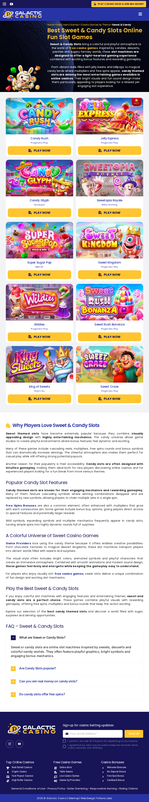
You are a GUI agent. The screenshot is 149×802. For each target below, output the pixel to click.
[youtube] (11, 4)
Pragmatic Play (39, 142)
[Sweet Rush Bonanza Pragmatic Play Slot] (109, 285)
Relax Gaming (110, 204)
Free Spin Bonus (115, 775)
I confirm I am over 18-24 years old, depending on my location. (103, 741)
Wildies (39, 324)
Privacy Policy (56, 788)
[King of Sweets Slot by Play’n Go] (39, 347)
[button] (74, 637)
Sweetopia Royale (109, 200)
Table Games (66, 771)
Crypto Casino (19, 771)
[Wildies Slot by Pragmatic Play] (39, 285)
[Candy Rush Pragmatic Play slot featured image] (39, 99)
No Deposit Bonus (116, 771)
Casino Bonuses (112, 762)
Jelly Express (109, 138)
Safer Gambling (77, 788)
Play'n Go (39, 390)
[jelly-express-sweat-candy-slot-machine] (109, 99)
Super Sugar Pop (39, 262)
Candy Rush (39, 138)
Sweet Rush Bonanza (109, 324)
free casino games (83, 48)
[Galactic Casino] (22, 11)
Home (50, 24)
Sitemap (74, 798)
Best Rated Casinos (22, 767)
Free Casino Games (67, 24)
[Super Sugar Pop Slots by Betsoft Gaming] (39, 223)
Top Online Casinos (20, 762)
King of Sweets (39, 387)
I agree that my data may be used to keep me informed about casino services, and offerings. (103, 746)
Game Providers (18, 543)
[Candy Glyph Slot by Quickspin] (39, 161)
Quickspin (39, 204)
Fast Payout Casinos (22, 775)
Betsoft (39, 266)
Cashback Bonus (116, 780)
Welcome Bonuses (116, 767)
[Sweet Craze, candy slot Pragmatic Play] (109, 347)
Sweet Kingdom (109, 262)
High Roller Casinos (22, 780)
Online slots (66, 767)
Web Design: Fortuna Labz (96, 798)
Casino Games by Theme (95, 24)
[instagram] (4, 4)
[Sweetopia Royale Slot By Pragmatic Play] (109, 161)
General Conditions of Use (28, 788)
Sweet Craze (109, 387)
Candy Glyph (39, 200)
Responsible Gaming (103, 788)
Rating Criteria (128, 788)
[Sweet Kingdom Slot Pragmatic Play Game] (109, 223)
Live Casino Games (69, 775)
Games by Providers (70, 780)
